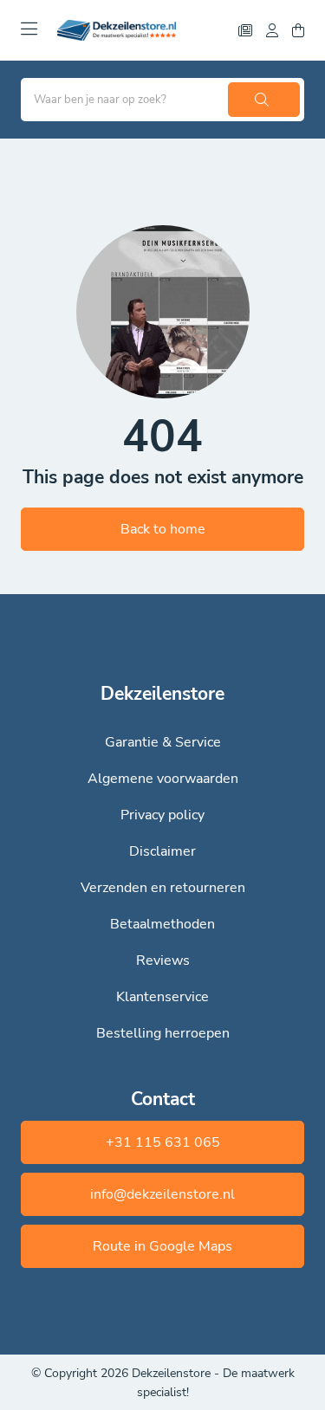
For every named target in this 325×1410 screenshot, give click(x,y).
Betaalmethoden (162, 924)
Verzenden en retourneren (163, 887)
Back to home (162, 529)
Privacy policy (162, 815)
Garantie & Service (163, 742)
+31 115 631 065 (163, 1142)
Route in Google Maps (162, 1246)
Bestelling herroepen (163, 1033)
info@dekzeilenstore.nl (162, 1194)
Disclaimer (162, 851)
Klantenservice (162, 996)
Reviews (163, 960)
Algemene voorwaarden (163, 778)
